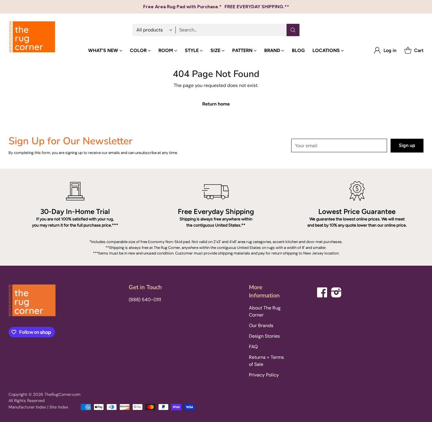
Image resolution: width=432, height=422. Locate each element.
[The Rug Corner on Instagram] (336, 291)
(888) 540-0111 (145, 300)
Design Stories (264, 336)
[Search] (293, 30)
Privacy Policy (264, 375)
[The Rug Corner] (32, 37)
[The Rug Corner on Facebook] (322, 291)
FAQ (253, 347)
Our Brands (261, 325)
